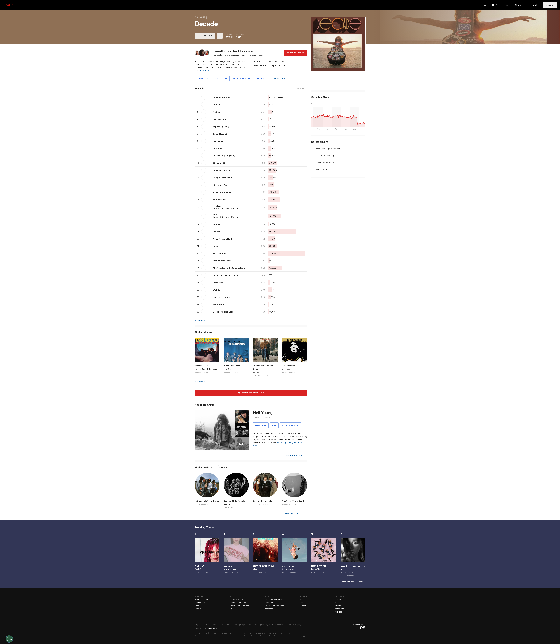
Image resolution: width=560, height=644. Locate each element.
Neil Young (263, 412)
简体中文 (297, 624)
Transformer (288, 365)
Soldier (216, 224)
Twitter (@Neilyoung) (325, 155)
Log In (535, 5)
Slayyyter (257, 569)
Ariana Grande (347, 572)
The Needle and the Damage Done (229, 268)
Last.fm (13, 5)
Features (199, 608)
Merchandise (270, 608)
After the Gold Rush (222, 192)
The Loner (218, 148)
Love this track (209, 97)
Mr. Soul (216, 112)
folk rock (260, 78)
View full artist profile (295, 455)
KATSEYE (315, 569)
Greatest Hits (201, 365)
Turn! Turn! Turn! (232, 365)
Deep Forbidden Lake (223, 311)
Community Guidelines (239, 605)
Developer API (271, 602)
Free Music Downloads (274, 605)
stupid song (288, 566)
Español (215, 624)
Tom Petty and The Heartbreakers (210, 369)
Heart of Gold (219, 253)
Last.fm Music (286, 633)
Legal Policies (259, 633)
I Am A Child (218, 141)
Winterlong (218, 304)
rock (216, 78)
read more (204, 70)
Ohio (215, 214)
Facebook (339, 599)
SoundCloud (321, 169)
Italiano (234, 624)
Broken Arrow (219, 119)
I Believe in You (220, 185)
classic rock (202, 78)
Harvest (216, 246)
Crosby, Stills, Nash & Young (225, 208)
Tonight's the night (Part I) (225, 275)
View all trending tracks (352, 581)
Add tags (270, 78)
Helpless (217, 206)
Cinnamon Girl (219, 163)
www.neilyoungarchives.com (328, 148)
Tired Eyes (218, 282)
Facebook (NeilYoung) (325, 162)
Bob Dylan (257, 372)
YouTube (338, 611)
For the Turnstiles (221, 297)
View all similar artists (294, 513)
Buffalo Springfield (262, 500)
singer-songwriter (241, 78)
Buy (199, 358)
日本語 (242, 624)
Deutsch (206, 624)
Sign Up (550, 5)
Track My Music (236, 599)
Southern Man (219, 199)
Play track (203, 97)
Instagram (339, 608)
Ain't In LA (199, 566)
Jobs (197, 605)
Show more (200, 320)
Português (259, 624)
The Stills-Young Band (293, 500)
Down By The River (222, 170)
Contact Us (200, 602)
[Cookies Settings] (9, 639)
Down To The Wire (221, 97)
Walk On (216, 290)
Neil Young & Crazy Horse (207, 500)
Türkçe (288, 624)
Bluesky (338, 605)
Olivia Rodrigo (230, 569)
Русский (269, 624)
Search (485, 5)
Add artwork (328, 67)
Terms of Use (235, 633)
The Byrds (228, 369)
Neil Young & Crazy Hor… (287, 442)
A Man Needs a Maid (222, 239)
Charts (518, 5)
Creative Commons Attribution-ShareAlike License (264, 636)
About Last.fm (201, 599)
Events (506, 5)
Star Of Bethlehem (222, 260)
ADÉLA (198, 569)
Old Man (216, 231)
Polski (250, 624)
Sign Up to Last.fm (295, 53)
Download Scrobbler (274, 599)
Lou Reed (286, 369)
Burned (216, 104)
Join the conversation (253, 393)
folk (225, 78)
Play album (206, 36)
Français (225, 624)
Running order (298, 88)
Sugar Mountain (220, 134)
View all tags (279, 78)
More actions (220, 36)
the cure (228, 566)
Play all (224, 467)
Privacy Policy (247, 633)
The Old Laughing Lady (224, 155)
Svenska (279, 624)
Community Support (238, 602)
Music (495, 5)
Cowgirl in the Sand (222, 177)
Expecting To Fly (221, 126)
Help (232, 608)
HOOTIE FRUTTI (318, 566)
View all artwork (344, 67)
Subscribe (304, 605)
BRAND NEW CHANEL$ (263, 566)
